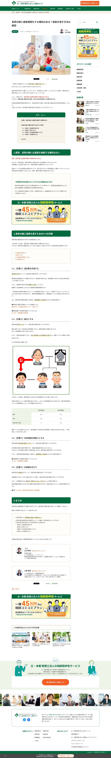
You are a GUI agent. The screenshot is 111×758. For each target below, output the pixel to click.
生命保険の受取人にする (23, 257)
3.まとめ (23, 139)
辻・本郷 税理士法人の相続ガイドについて (82, 737)
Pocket (47, 79)
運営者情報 (74, 734)
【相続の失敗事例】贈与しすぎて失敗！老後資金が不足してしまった (92, 111)
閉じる (43, 115)
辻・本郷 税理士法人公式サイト (79, 731)
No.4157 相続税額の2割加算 (20, 313)
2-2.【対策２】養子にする (29, 130)
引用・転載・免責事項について (79, 747)
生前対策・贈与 (70, 8)
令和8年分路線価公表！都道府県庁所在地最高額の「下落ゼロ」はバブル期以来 (92, 120)
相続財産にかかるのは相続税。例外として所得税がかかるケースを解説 (92, 137)
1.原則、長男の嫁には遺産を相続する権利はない (34, 120)
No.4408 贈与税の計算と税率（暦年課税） (29, 490)
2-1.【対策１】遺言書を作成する (30, 128)
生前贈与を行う (20, 259)
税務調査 (60, 8)
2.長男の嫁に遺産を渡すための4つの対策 (32, 125)
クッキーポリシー (76, 744)
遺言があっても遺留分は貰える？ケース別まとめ (25, 307)
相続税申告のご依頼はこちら (91, 3)
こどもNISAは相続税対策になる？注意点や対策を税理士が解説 (92, 129)
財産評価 (52, 8)
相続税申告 (28, 8)
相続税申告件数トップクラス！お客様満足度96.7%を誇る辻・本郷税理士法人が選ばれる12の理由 (21, 645)
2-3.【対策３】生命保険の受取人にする (32, 132)
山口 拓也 (68, 32)
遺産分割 (44, 8)
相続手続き (37, 8)
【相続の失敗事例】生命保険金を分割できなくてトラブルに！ (92, 102)
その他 (78, 8)
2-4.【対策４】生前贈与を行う (30, 134)
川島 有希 (35, 571)
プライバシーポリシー (76, 740)
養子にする (19, 255)
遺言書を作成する (21, 253)
